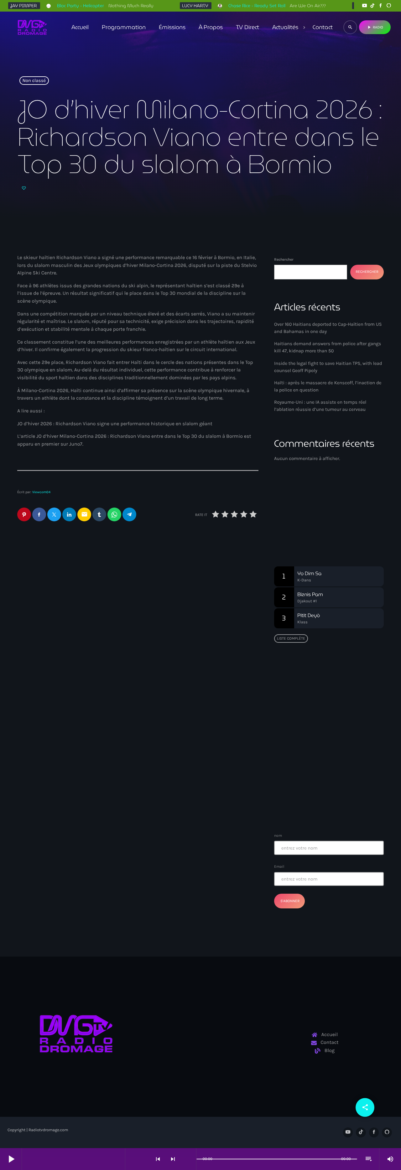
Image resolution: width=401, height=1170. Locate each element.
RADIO (375, 27)
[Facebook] (380, 5)
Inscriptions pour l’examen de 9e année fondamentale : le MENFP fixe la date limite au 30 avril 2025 (341, 808)
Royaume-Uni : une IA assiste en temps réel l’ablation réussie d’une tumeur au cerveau (199, 582)
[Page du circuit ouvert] (190, 1159)
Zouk (289, 512)
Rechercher (284, 259)
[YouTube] (364, 5)
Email (279, 866)
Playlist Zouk (301, 524)
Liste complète (291, 638)
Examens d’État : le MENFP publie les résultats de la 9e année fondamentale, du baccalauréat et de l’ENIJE (327, 680)
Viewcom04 (41, 492)
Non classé (34, 81)
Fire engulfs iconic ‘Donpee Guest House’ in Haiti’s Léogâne (340, 776)
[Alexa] (388, 5)
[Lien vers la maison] (32, 27)
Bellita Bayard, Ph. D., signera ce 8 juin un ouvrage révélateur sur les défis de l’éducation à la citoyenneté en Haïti (341, 715)
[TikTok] (372, 5)
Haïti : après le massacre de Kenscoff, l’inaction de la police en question (74, 582)
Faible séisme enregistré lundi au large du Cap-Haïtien (325, 744)
